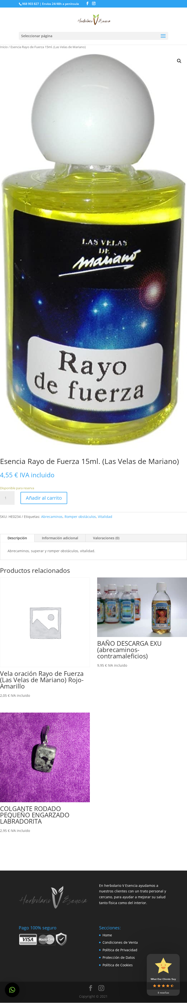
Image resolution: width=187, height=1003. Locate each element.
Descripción (17, 538)
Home (107, 935)
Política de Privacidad (120, 950)
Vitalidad (105, 516)
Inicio (4, 47)
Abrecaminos (52, 516)
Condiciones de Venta (120, 942)
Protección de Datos (119, 957)
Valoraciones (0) (106, 538)
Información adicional (60, 538)
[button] (12, 990)
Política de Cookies (118, 965)
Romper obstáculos (80, 516)
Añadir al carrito (44, 498)
